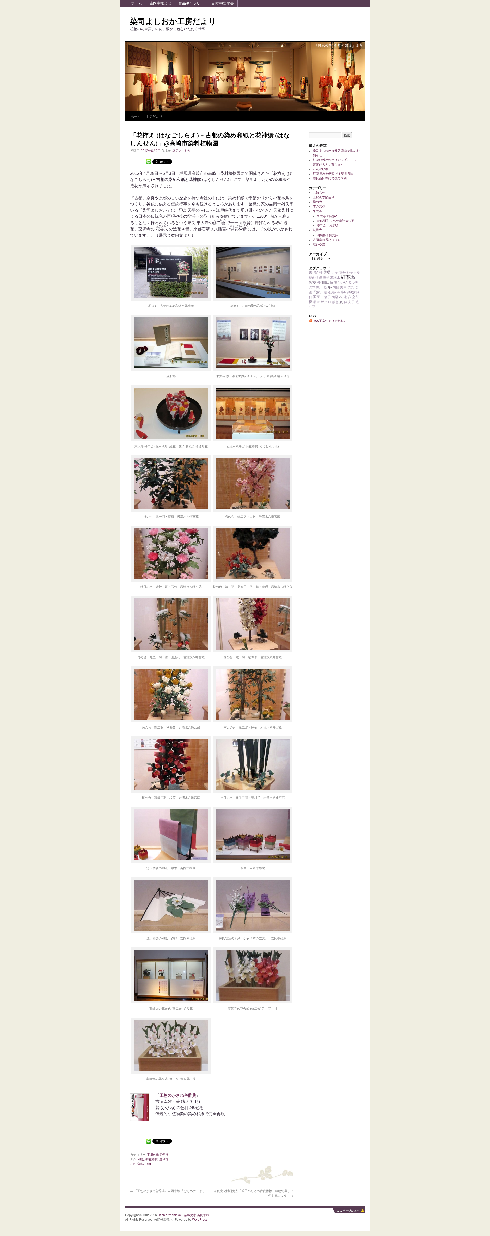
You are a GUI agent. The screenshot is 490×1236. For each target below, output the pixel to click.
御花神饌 (151, 1159)
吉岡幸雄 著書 (222, 3)
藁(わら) (340, 282)
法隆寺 (317, 230)
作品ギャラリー (191, 3)
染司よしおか (181, 150)
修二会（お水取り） (330, 225)
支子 (351, 302)
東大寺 (317, 211)
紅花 (346, 277)
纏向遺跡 (315, 278)
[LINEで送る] (148, 161)
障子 (326, 278)
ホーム (136, 3)
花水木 (335, 278)
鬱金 (316, 302)
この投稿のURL (141, 1163)
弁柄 (335, 272)
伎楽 (350, 287)
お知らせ (319, 192)
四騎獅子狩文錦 (327, 235)
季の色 (317, 202)
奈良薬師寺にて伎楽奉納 (330, 178)
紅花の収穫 (320, 169)
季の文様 (319, 206)
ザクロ (326, 302)
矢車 (343, 287)
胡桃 (336, 287)
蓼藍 (327, 272)
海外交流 (319, 244)
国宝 (316, 297)
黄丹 (342, 272)
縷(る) (313, 272)
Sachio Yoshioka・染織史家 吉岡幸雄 (183, 1214)
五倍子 (326, 297)
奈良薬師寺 (332, 292)
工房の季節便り (157, 1154)
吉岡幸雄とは (160, 3)
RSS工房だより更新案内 (329, 321)
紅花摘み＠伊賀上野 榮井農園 (333, 174)
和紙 (141, 1159)
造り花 (163, 1159)
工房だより (154, 116)
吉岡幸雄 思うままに (327, 240)
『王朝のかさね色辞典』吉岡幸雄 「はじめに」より (167, 1190)
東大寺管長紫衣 (327, 216)
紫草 (312, 282)
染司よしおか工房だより (173, 21)
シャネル (353, 272)
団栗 (335, 297)
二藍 (323, 287)
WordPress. (200, 1219)
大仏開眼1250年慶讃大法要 (335, 221)
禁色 (335, 302)
